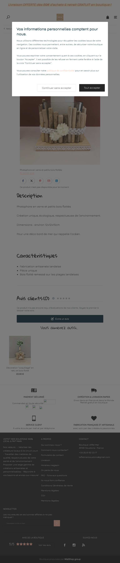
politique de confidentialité (61, 70)
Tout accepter (92, 87)
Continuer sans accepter (56, 88)
